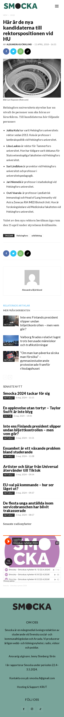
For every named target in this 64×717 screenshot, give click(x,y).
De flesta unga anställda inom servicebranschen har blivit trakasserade (28, 507)
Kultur (7, 416)
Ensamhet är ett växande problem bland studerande (31, 450)
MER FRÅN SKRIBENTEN (16, 310)
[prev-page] (5, 377)
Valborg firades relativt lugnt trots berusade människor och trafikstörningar (40, 341)
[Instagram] (32, 709)
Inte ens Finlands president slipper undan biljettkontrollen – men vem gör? (39, 323)
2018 (12, 15)
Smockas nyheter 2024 (18, 585)
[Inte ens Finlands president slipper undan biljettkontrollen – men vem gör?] (11, 321)
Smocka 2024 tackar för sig (26, 393)
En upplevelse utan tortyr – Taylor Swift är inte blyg (32, 410)
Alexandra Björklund (19, 44)
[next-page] (10, 377)
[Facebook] (6, 51)
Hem (5, 15)
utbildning (37, 235)
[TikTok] (40, 709)
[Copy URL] (28, 51)
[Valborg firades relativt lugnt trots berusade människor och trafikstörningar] (11, 340)
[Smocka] (21, 6)
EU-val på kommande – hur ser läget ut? (28, 486)
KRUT (43, 687)
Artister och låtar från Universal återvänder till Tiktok (30, 468)
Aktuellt (9, 324)
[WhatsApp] (20, 51)
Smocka (6, 585)
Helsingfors (22, 235)
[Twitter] (13, 51)
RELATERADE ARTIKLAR (16, 305)
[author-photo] (32, 285)
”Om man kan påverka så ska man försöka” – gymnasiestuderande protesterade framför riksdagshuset (39, 360)
